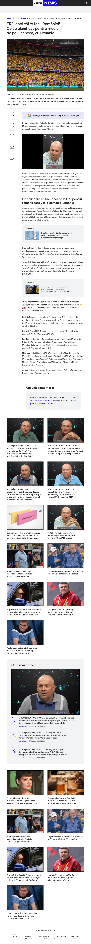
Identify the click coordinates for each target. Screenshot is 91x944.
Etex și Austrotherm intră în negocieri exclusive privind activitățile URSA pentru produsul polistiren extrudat (25, 522)
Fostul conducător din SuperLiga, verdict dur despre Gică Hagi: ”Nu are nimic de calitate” (25, 637)
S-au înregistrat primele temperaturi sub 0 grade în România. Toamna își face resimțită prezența (53, 235)
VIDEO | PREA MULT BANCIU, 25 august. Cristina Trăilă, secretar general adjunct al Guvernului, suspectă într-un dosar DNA (65, 481)
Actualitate (23, 18)
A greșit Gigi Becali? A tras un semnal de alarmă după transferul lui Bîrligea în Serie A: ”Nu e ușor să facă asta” (25, 599)
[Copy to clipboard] (12, 157)
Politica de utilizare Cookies (43, 937)
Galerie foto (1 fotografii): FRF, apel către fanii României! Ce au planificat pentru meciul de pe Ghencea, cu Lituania (45, 65)
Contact (64, 936)
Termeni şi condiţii (14, 935)
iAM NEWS (11, 18)
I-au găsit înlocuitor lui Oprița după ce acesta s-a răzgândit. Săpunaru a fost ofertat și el (65, 599)
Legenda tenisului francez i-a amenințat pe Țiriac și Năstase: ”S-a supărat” (65, 560)
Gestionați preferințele (75, 937)
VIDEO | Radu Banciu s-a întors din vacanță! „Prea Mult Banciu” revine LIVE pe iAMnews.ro (65, 522)
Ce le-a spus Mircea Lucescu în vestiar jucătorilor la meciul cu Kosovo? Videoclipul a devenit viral (53, 289)
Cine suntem (56, 937)
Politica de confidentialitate (28, 937)
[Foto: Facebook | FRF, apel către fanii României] (79, 86)
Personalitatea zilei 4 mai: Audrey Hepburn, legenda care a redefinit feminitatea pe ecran (25, 787)
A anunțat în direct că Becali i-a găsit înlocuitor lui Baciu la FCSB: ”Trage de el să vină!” (25, 560)
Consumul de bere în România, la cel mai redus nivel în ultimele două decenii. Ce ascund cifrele (65, 787)
